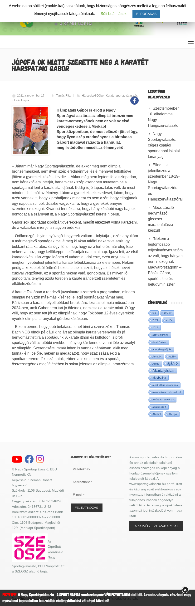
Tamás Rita (63, 95)
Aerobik (156, 356)
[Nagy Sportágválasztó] (55, 27)
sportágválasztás (127, 95)
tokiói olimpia (20, 100)
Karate (110, 95)
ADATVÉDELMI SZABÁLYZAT (156, 526)
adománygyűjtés (161, 349)
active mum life (160, 334)
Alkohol (156, 414)
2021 (155, 320)
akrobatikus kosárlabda (165, 385)
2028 (155, 327)
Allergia (173, 414)
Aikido (155, 363)
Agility (172, 356)
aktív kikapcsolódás (163, 399)
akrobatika (159, 377)
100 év (167, 313)
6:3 (154, 313)
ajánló (172, 363)
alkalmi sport (159, 407)
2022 (169, 320)
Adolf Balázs (159, 342)
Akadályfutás (163, 370)
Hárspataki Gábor (93, 95)
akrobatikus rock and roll (166, 392)
